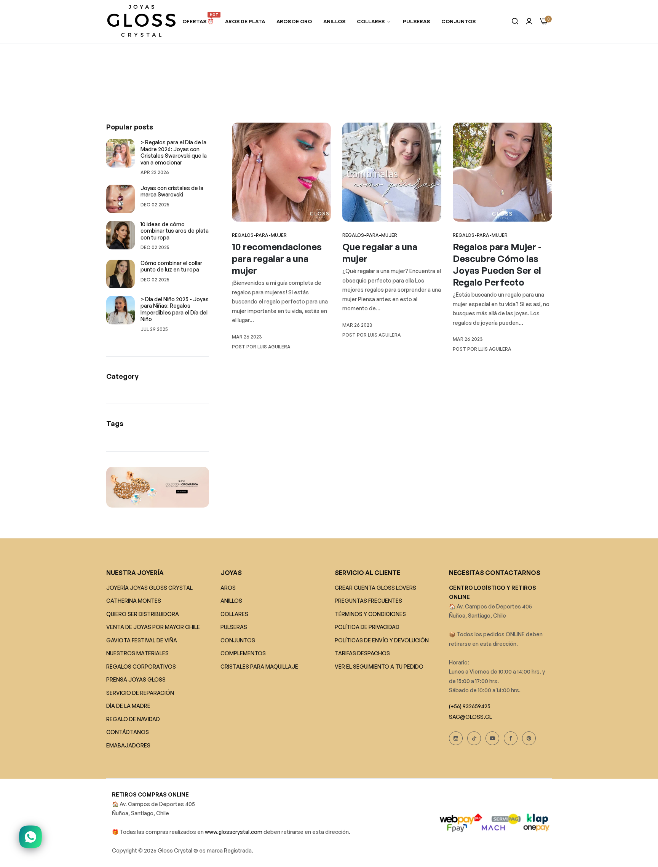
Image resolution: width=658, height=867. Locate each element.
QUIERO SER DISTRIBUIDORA (142, 614)
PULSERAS (233, 627)
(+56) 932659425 (469, 706)
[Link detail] (456, 738)
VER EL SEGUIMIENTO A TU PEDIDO (379, 666)
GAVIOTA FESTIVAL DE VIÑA (141, 640)
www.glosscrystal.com (234, 832)
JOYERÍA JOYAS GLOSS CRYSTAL (149, 587)
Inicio (269, 94)
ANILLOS (231, 601)
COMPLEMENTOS (243, 653)
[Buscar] (515, 21)
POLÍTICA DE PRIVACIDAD (367, 627)
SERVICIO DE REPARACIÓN (140, 693)
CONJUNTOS (237, 640)
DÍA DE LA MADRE (128, 706)
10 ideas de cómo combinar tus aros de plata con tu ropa (175, 231)
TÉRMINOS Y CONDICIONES (370, 614)
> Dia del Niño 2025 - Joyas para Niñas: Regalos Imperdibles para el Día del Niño (175, 309)
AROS (228, 587)
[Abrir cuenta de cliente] (529, 21)
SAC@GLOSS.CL (470, 717)
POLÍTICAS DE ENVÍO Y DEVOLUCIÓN (382, 640)
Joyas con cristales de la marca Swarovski (172, 191)
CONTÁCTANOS (127, 732)
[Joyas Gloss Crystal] (141, 21)
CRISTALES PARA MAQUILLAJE (259, 666)
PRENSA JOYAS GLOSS (136, 680)
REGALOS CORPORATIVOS (141, 666)
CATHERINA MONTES (133, 601)
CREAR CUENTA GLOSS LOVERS (375, 587)
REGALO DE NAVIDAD (133, 719)
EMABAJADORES (128, 745)
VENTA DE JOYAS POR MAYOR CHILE (153, 627)
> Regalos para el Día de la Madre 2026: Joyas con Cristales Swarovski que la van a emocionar (174, 152)
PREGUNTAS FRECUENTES (368, 601)
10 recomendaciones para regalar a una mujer (277, 258)
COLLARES (234, 614)
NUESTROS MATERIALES (137, 653)
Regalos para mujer (306, 94)
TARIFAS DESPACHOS (362, 653)
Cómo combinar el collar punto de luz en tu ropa (171, 266)
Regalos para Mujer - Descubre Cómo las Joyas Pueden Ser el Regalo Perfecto (497, 264)
